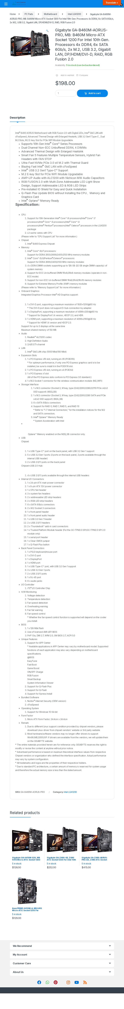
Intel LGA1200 (74, 14)
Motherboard (50, 14)
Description (17, 117)
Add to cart (94, 93)
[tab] (17, 119)
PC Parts (29, 14)
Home (13, 14)
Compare (83, 75)
